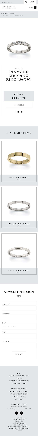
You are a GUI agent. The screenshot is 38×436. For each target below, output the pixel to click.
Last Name (6, 313)
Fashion (19, 378)
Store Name (6, 341)
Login (32, 2)
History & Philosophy (19, 391)
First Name (6, 304)
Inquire (19, 105)
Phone (4, 332)
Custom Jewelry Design (19, 381)
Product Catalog (19, 389)
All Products (5, 13)
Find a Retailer (19, 96)
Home (19, 373)
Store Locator (7, 2)
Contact (19, 399)
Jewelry (13, 13)
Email (4, 323)
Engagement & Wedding (19, 376)
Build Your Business (19, 394)
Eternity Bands (19, 383)
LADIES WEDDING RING (19, 177)
